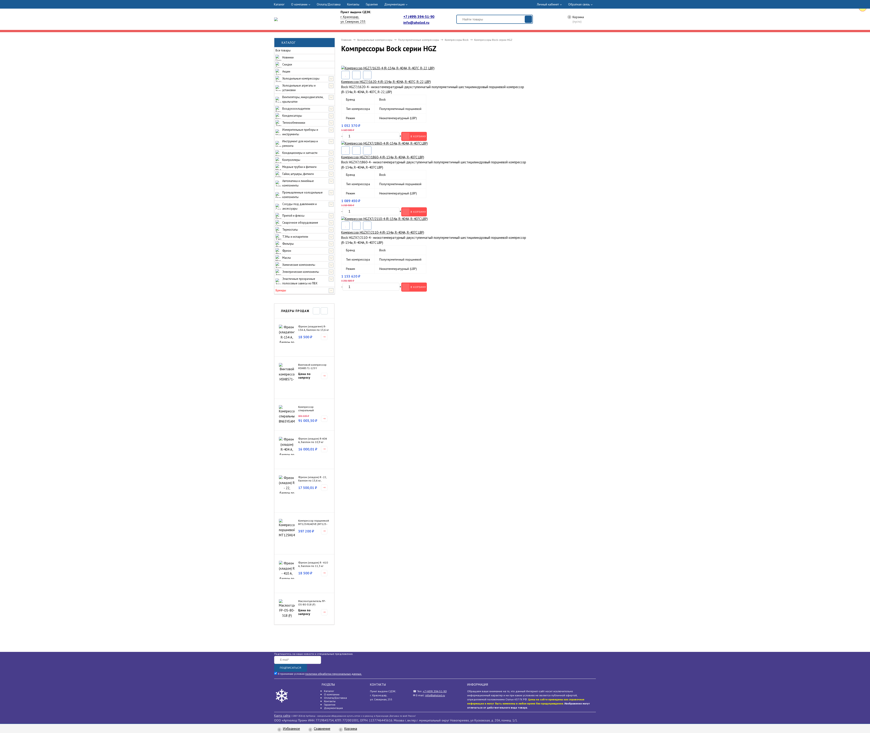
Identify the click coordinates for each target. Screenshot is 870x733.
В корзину (418, 136)
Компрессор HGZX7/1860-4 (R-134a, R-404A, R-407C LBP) (382, 157)
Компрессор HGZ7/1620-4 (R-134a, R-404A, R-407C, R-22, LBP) (386, 82)
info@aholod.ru (416, 22)
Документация (394, 4)
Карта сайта (282, 716)
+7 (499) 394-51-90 (418, 16)
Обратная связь (579, 4)
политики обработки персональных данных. (333, 673)
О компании (299, 4)
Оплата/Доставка (329, 4)
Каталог (279, 4)
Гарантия (372, 4)
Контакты (353, 4)
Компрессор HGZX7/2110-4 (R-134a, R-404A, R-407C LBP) (382, 232)
